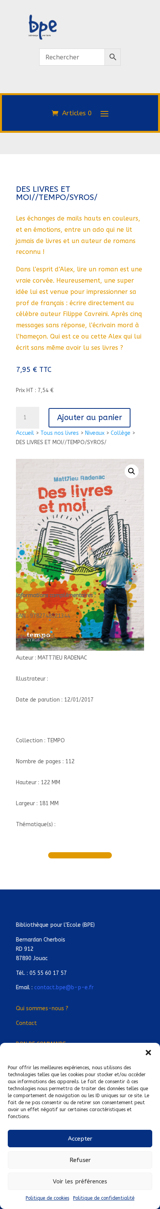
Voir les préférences (80, 1181)
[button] (148, 1052)
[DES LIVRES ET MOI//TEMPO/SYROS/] (80, 88)
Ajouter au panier (89, 417)
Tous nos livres (59, 433)
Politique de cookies (47, 1198)
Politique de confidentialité (103, 1198)
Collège (120, 433)
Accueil (25, 433)
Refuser (80, 1160)
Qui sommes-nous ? (42, 1008)
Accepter (80, 1138)
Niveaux (94, 433)
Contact (26, 1023)
